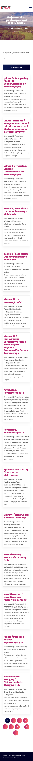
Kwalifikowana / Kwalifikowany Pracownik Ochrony (15, 597)
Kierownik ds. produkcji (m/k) (13, 301)
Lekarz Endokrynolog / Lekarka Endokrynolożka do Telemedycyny (16, 82)
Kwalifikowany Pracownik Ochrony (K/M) (15, 557)
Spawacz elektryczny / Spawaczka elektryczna (16, 472)
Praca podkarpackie (12, 28)
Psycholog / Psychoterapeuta (14, 391)
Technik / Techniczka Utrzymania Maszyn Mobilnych (16, 211)
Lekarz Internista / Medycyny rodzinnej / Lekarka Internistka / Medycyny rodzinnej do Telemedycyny (16, 126)
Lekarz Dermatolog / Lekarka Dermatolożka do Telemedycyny (15, 170)
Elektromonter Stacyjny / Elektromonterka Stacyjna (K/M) (13, 681)
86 (27, 727)
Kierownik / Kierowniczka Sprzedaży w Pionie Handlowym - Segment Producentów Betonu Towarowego (16, 345)
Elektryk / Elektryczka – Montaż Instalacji (16, 516)
